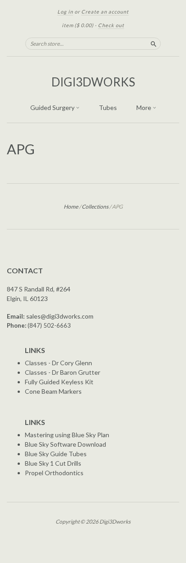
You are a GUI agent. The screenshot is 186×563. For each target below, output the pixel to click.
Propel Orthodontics (54, 473)
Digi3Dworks (93, 82)
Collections (95, 206)
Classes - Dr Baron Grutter (62, 372)
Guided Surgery (53, 107)
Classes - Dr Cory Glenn (58, 363)
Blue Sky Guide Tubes (56, 454)
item (77, 25)
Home (71, 206)
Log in (65, 11)
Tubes (108, 107)
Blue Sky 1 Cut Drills (53, 463)
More (144, 107)
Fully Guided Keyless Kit (59, 382)
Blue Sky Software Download (65, 444)
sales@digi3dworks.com (59, 316)
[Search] (153, 43)
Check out (111, 25)
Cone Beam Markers (53, 391)
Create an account (105, 11)
